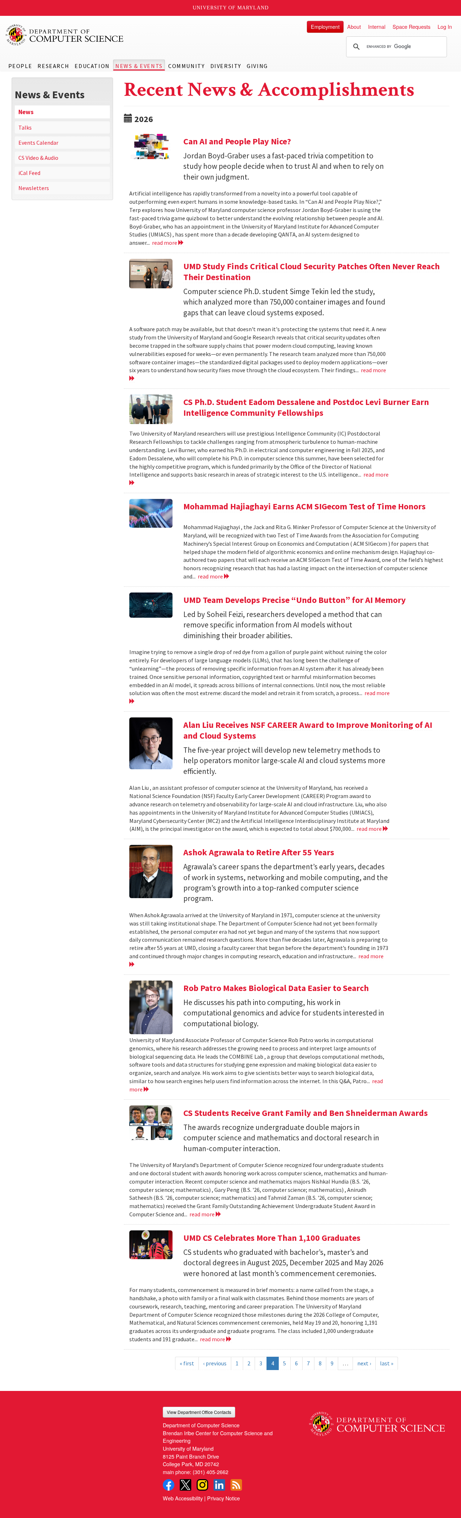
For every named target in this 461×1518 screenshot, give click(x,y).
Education (92, 65)
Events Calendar (38, 142)
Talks (25, 127)
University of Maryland (231, 7)
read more (165, 242)
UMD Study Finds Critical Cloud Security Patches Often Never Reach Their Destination (311, 272)
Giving (257, 65)
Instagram (202, 1485)
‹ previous (215, 1363)
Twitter (185, 1485)
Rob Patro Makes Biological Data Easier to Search (276, 988)
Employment (325, 26)
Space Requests (411, 26)
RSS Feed (236, 1485)
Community (186, 65)
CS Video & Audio (38, 157)
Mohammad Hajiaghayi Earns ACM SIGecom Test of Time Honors (304, 506)
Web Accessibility (183, 1498)
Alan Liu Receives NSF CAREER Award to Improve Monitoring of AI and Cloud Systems (307, 730)
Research (53, 65)
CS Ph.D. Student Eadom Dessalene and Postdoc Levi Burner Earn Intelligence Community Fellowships (306, 407)
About (354, 26)
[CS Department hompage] (377, 1421)
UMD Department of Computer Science (64, 34)
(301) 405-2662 (210, 1472)
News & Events (139, 65)
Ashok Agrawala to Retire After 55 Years (258, 852)
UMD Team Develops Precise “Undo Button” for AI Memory (294, 599)
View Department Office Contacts (199, 1412)
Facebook (168, 1485)
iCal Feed (29, 172)
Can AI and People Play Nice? (237, 141)
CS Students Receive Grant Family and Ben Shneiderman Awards (305, 1112)
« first (187, 1363)
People (20, 65)
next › (364, 1363)
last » (386, 1363)
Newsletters (33, 188)
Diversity (225, 65)
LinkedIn (219, 1485)
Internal (376, 26)
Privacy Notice (223, 1498)
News (25, 112)
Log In (445, 26)
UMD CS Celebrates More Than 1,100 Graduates (272, 1237)
